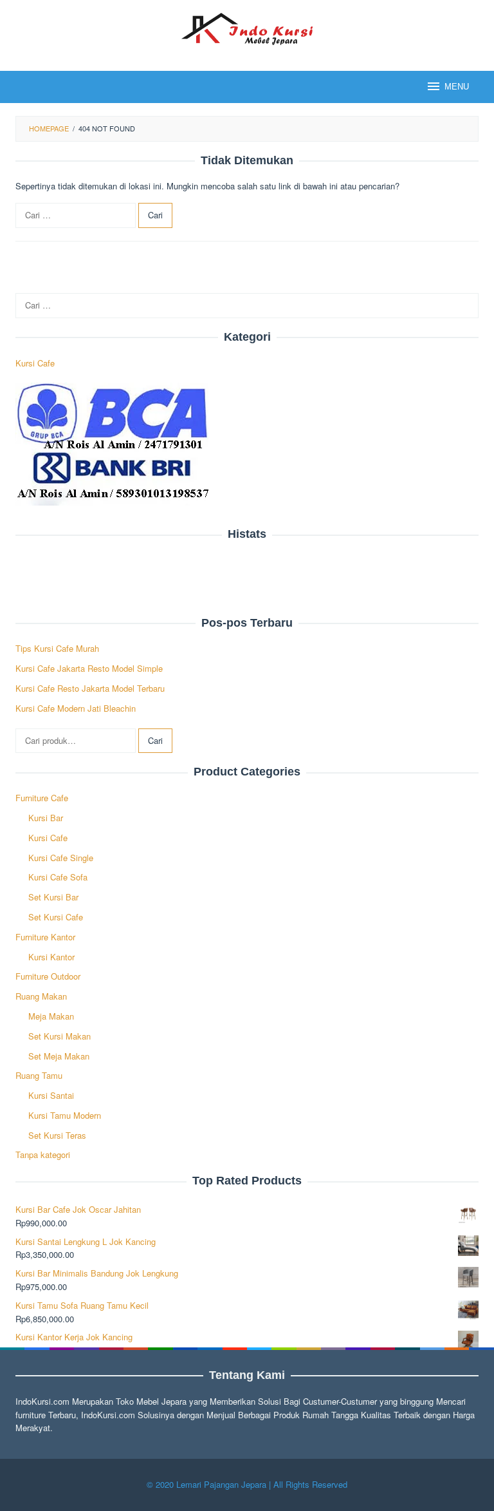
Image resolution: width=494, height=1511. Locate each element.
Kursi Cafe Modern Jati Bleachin (75, 708)
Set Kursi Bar (53, 897)
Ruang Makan (41, 996)
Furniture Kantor (45, 937)
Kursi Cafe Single (60, 857)
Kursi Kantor (51, 957)
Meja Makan (51, 1016)
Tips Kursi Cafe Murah (57, 648)
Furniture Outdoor (47, 976)
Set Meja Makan (58, 1056)
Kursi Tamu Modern (64, 1115)
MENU (456, 86)
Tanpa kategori (42, 1154)
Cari (155, 740)
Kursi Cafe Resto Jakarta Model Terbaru (90, 688)
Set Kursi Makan (59, 1036)
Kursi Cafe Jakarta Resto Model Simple (89, 668)
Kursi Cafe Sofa (57, 877)
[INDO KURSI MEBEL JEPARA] (246, 27)
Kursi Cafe (35, 363)
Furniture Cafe (41, 798)
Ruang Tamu (38, 1075)
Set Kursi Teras (57, 1135)
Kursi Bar (45, 818)
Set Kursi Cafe (55, 917)
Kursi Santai (51, 1095)
